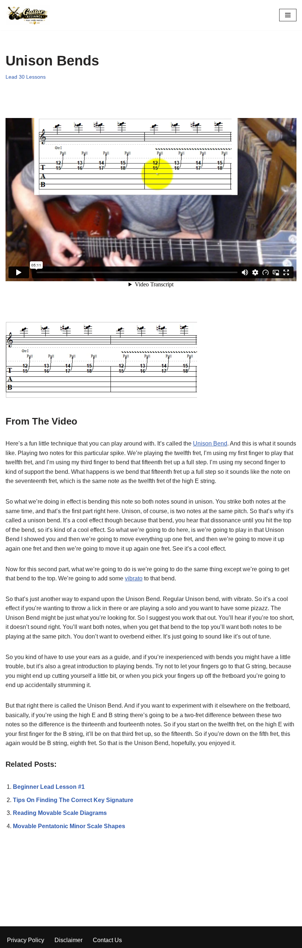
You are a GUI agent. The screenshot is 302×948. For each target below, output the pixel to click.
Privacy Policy (25, 940)
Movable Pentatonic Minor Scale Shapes (69, 826)
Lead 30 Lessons (26, 77)
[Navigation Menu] (287, 15)
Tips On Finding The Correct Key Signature (73, 800)
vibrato (134, 578)
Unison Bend (210, 443)
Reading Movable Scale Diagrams (60, 813)
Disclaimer (68, 940)
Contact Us (107, 940)
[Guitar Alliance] (28, 15)
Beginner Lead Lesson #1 (49, 787)
